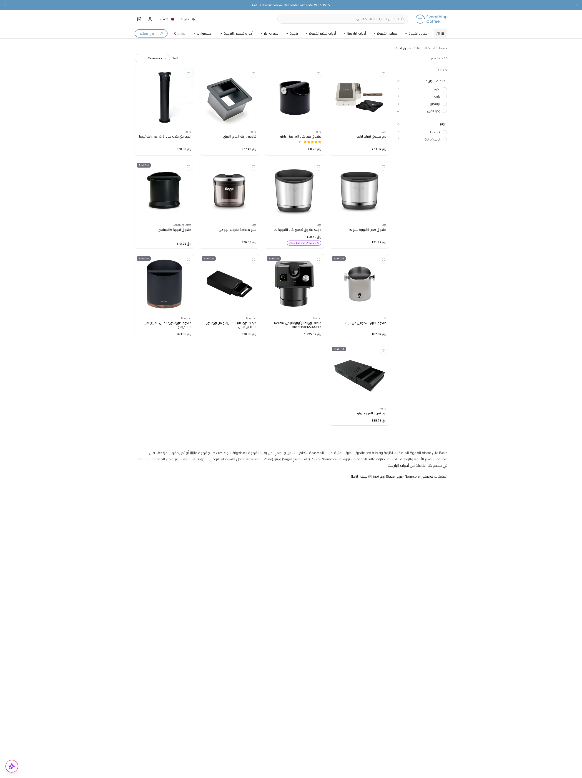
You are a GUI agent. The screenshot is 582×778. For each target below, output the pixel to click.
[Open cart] (139, 19)
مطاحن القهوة (387, 33)
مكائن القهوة (418, 33)
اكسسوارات (204, 33)
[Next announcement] (577, 5)
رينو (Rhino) (376, 476)
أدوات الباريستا (356, 33)
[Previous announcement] (5, 5)
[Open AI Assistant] (11, 766)
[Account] (150, 19)
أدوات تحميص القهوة (238, 33)
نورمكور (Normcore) (418, 476)
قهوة (294, 33)
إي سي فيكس (148, 33)
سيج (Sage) (394, 476)
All (438, 33)
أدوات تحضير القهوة (322, 33)
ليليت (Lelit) (359, 476)
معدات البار (271, 33)
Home (443, 48)
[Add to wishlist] (383, 73)
